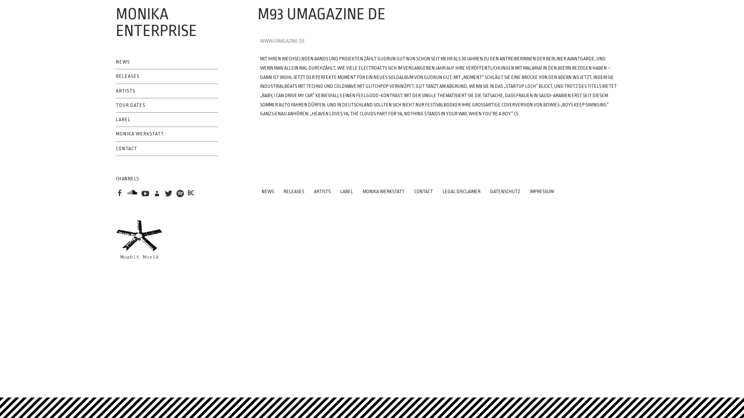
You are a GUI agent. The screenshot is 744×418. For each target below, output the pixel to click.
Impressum (542, 191)
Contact (126, 148)
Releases (128, 76)
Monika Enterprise (156, 22)
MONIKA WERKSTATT (140, 134)
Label (123, 119)
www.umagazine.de (282, 41)
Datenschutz (505, 191)
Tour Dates (130, 105)
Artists (125, 91)
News (123, 62)
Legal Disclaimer (461, 191)
